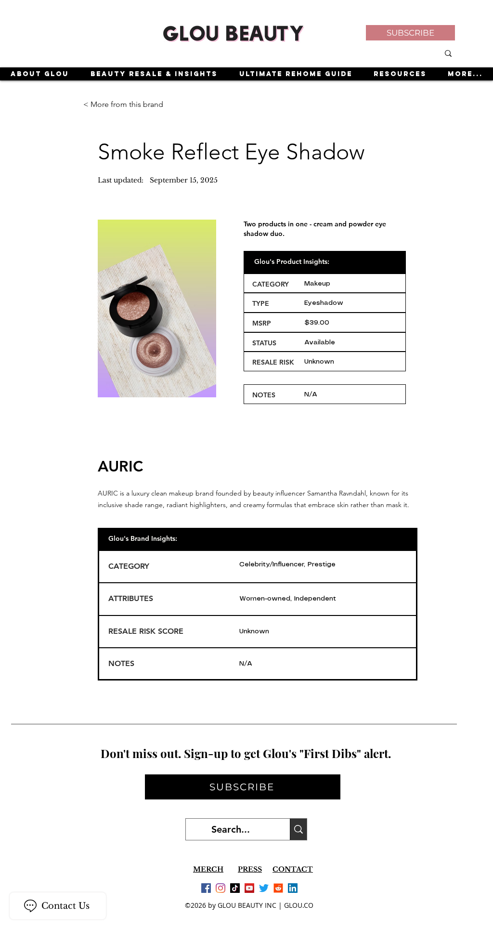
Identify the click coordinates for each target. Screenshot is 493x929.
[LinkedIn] (293, 888)
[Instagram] (220, 888)
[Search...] (298, 829)
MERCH (208, 869)
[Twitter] (264, 888)
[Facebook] (206, 888)
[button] (410, 32)
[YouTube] (249, 888)
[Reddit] (278, 888)
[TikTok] (235, 888)
